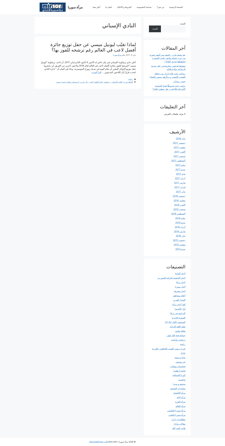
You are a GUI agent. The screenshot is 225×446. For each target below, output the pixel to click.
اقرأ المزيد (96, 72)
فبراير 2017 (179, 187)
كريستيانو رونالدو (73, 82)
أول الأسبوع (180, 309)
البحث (182, 23)
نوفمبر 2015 (179, 244)
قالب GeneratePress (98, 442)
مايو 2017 (180, 174)
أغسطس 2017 (178, 160)
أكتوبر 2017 (179, 151)
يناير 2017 (180, 191)
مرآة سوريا (75, 7)
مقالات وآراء (179, 424)
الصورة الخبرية (178, 317)
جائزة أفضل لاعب (96, 82)
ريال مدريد (84, 82)
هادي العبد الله (178, 428)
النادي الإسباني (116, 82)
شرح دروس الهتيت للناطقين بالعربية (168, 348)
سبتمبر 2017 (179, 156)
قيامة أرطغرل (179, 371)
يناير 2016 (180, 236)
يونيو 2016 (180, 222)
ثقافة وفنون (180, 331)
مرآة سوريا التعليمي (176, 410)
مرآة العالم (180, 406)
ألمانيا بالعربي (179, 300)
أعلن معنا (96, 7)
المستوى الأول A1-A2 (175, 322)
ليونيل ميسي (60, 82)
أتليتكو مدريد (128, 82)
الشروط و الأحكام (124, 7)
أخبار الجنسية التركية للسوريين (171, 278)
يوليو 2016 (180, 218)
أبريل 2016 (180, 227)
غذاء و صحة (180, 357)
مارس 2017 (179, 182)
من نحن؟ (160, 7)
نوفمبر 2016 (179, 200)
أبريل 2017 (180, 178)
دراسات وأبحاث (178, 340)
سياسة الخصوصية (144, 7)
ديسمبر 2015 (179, 240)
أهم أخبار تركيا (178, 304)
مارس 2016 (179, 231)
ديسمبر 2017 (179, 143)
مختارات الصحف (177, 388)
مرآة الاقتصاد (179, 393)
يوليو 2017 (180, 165)
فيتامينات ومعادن (177, 366)
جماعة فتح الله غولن (176, 335)
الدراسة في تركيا (177, 313)
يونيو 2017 (180, 169)
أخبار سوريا (180, 286)
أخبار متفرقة (179, 291)
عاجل (182, 353)
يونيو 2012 (180, 249)
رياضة (130, 79)
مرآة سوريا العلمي (176, 415)
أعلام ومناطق (179, 295)
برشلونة (107, 82)
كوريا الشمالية (179, 375)
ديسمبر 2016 (179, 196)
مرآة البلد (181, 397)
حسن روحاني (179, 81)
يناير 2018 (180, 138)
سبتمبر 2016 (179, 209)
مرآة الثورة (180, 401)
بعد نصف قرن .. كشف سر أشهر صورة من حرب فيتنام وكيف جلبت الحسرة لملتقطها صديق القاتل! (167, 58)
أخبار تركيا (180, 282)
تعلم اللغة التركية (177, 326)
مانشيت (181, 379)
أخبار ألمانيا (180, 273)
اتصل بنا (108, 7)
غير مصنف (180, 362)
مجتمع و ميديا (179, 384)
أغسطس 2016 (178, 213)
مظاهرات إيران (178, 419)
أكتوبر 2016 (179, 205)
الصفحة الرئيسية (176, 7)
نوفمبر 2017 (179, 147)
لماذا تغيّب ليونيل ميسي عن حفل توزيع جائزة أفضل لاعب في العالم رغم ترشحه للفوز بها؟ (93, 47)
